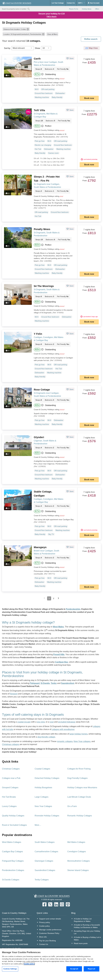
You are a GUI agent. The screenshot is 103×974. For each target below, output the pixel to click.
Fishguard (35, 683)
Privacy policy (44, 922)
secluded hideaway (66, 722)
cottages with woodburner (63, 729)
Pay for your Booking (47, 941)
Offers (97, 9)
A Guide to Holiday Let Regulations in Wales (83, 920)
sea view (41, 722)
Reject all (91, 969)
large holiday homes (78, 734)
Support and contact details (50, 919)
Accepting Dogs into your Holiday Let (87, 932)
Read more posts (81, 943)
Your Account (94, 3)
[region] (51, 961)
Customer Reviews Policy (49, 933)
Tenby (54, 683)
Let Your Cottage (58, 3)
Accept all (74, 969)
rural (52, 722)
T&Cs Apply (51, 17)
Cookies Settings (10, 969)
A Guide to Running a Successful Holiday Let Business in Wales (87, 926)
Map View (93, 48)
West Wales (58, 627)
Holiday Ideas (86, 9)
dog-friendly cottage (46, 737)
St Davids (45, 683)
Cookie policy (44, 926)
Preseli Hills (58, 654)
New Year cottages (82, 741)
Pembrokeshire (73, 609)
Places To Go (73, 9)
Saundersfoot (67, 683)
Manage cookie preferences (50, 930)
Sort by (7, 48)
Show (37, 48)
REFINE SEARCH (90, 39)
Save (71, 58)
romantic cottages (65, 741)
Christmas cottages (10, 744)
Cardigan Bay (61, 662)
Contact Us (71, 3)
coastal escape (24, 722)
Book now (89, 98)
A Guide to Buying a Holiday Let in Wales (87, 938)
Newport (13, 694)
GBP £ (80, 3)
